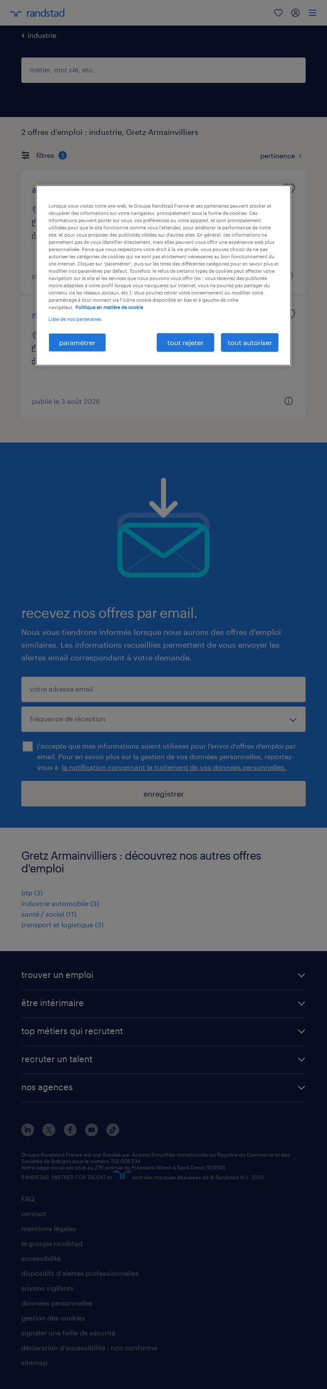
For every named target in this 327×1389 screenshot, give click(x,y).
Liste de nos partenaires (75, 318)
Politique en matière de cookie (109, 307)
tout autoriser (250, 342)
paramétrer (77, 342)
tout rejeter (185, 342)
